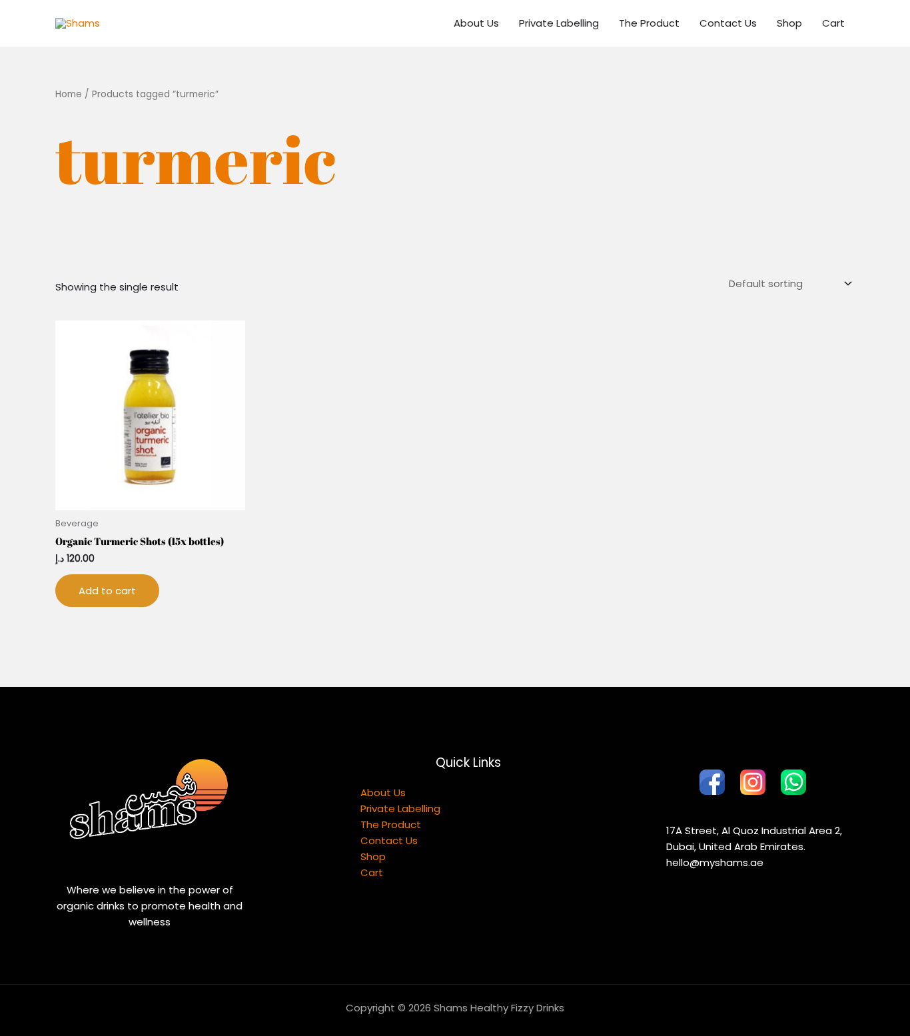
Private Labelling (559, 23)
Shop (789, 23)
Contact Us (728, 23)
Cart (833, 23)
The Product (649, 23)
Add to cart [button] (107, 591)
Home (68, 94)
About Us (476, 23)
